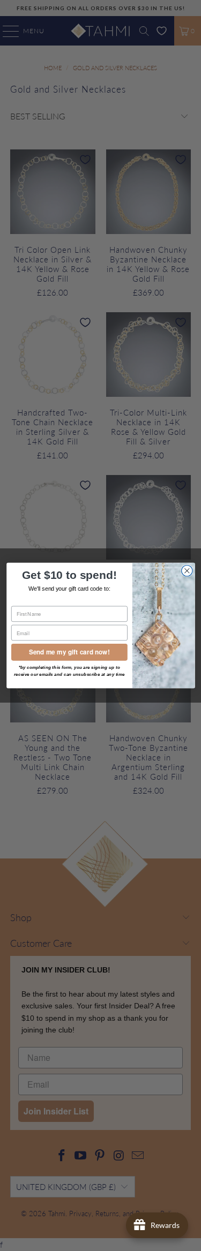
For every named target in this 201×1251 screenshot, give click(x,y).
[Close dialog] (186, 571)
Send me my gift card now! (69, 652)
